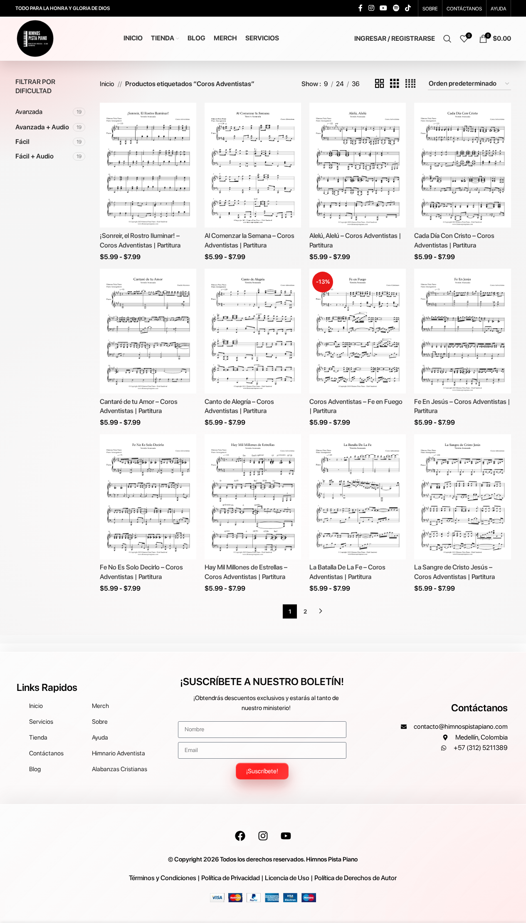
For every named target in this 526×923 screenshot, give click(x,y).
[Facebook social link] (360, 8)
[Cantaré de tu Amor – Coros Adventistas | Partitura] (148, 331)
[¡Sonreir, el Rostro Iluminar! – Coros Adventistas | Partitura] (148, 165)
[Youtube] (285, 835)
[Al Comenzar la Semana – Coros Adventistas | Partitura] (253, 165)
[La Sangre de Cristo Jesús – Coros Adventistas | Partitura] (462, 496)
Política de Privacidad (230, 878)
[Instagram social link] (371, 8)
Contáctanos (479, 708)
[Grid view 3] (394, 84)
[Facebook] (240, 835)
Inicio (107, 84)
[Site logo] (35, 38)
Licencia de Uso (287, 878)
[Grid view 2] (379, 84)
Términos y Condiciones (162, 878)
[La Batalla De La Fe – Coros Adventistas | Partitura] (357, 496)
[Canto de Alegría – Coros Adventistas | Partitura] (253, 331)
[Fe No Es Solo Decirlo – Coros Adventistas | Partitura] (148, 496)
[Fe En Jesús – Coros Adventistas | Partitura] (462, 331)
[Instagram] (262, 835)
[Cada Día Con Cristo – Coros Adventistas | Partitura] (462, 165)
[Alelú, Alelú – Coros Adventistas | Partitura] (357, 165)
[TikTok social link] (407, 8)
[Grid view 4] (410, 84)
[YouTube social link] (383, 8)
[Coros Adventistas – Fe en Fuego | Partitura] (357, 331)
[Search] (447, 38)
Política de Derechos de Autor (355, 878)
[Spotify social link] (396, 8)
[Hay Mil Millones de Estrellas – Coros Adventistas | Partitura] (253, 496)
